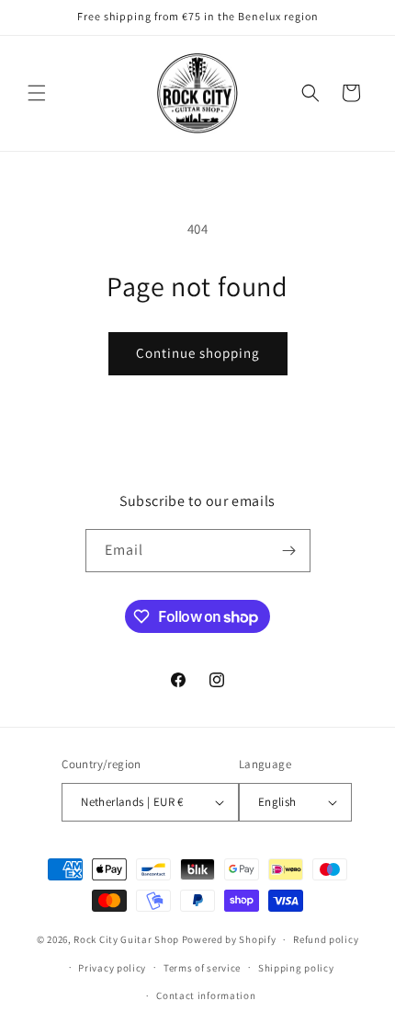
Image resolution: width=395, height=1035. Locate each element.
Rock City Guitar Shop (126, 939)
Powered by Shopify (229, 939)
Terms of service (202, 967)
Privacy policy (112, 967)
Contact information (205, 995)
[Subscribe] (289, 550)
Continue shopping (198, 353)
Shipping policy (296, 967)
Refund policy (325, 939)
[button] (37, 93)
